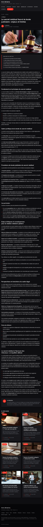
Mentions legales (4, 514)
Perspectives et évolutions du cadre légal (12, 65)
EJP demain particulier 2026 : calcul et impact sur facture (10, 486)
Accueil (3, 6)
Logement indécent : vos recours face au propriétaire (31, 486)
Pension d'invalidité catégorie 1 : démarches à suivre (31, 458)
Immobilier (23, 6)
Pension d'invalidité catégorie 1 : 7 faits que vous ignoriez (10, 428)
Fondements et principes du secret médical (12, 58)
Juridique (8, 6)
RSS (9, 514)
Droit (18, 6)
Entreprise (30, 6)
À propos (3, 9)
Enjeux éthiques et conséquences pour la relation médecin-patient (17, 63)
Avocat (14, 6)
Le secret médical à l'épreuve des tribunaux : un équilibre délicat (16, 67)
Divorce (36, 6)
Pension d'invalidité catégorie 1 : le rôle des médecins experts (10, 458)
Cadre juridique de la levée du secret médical (12, 60)
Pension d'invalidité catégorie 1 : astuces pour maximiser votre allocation (30, 429)
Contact (10, 9)
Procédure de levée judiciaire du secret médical (13, 62)
